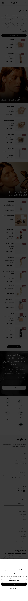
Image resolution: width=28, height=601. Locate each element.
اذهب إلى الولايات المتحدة (14, 580)
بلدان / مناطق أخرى (14, 588)
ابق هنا (14, 584)
